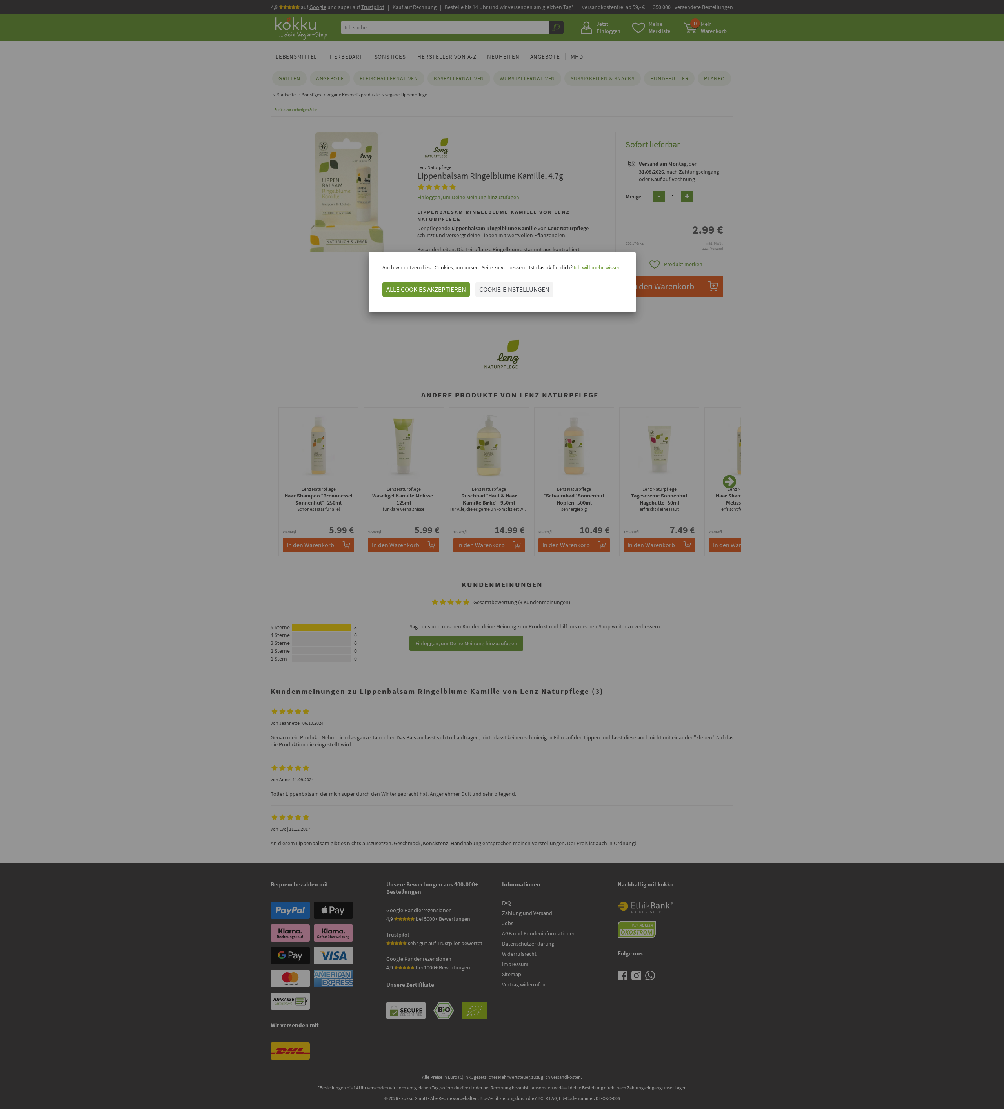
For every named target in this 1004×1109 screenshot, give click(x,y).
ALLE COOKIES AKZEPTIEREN (426, 289)
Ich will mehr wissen (597, 267)
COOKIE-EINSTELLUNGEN (514, 289)
